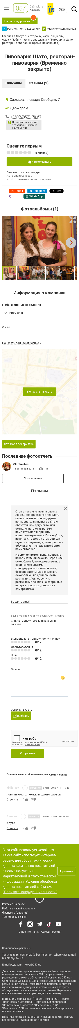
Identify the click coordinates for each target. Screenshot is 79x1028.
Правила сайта (52, 1016)
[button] (72, 219)
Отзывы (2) (38, 83)
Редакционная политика (34, 1019)
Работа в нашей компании (18, 908)
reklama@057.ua (12, 958)
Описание (13, 83)
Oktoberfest (21, 464)
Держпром (19, 108)
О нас (22, 931)
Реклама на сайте (13, 904)
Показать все (33, 478)
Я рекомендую (41, 161)
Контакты (33, 931)
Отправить (27, 753)
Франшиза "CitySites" (15, 912)
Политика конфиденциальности (22, 1016)
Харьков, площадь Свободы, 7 (35, 100)
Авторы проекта (51, 931)
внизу (52, 774)
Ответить (12, 799)
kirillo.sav (13, 787)
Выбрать (22, 715)
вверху (63, 774)
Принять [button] (66, 871)
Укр (62, 9)
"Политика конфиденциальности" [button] (30, 892)
